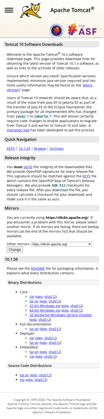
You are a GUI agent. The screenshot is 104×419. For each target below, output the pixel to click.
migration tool (18, 130)
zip (32, 296)
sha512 (50, 296)
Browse (40, 148)
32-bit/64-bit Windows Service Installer (61, 315)
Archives (57, 148)
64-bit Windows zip (45, 310)
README (38, 268)
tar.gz (34, 301)
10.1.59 (24, 148)
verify (27, 167)
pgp (39, 296)
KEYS (11, 148)
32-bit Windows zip (45, 305)
